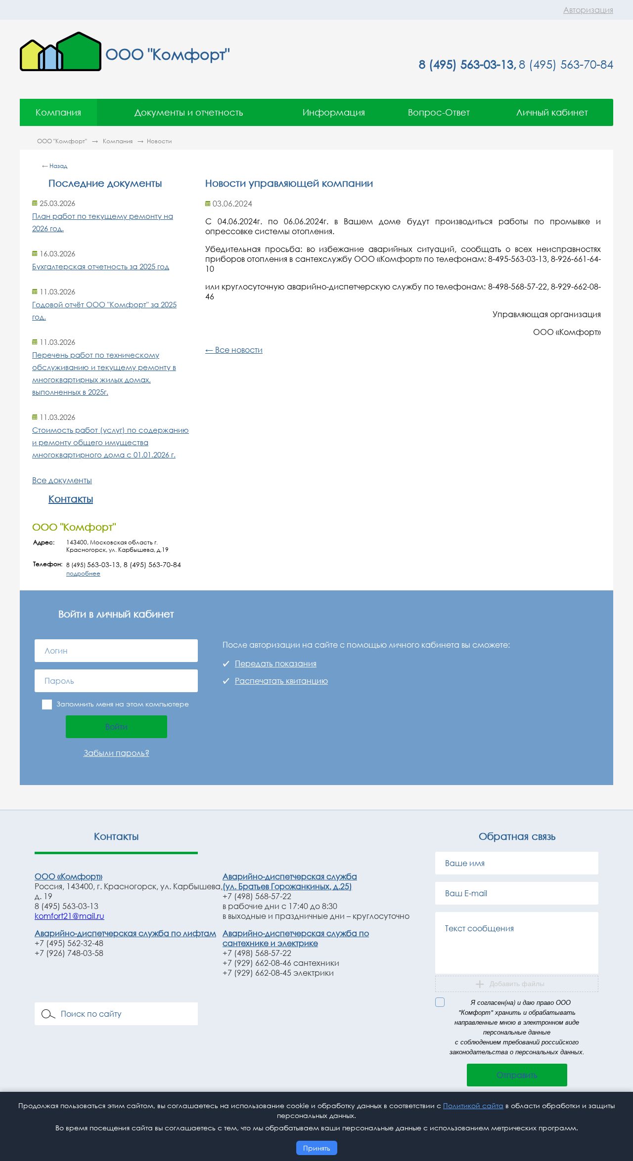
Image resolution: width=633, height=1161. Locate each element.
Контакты (70, 498)
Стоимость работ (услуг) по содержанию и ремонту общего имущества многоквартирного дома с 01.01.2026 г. (110, 442)
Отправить (517, 1075)
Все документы (62, 480)
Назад (58, 165)
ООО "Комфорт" (63, 141)
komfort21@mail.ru (69, 916)
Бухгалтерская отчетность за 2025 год (100, 266)
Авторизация (588, 10)
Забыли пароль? (116, 753)
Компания (58, 112)
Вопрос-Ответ (439, 112)
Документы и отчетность (189, 112)
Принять (316, 1148)
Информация (334, 112)
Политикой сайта (473, 1105)
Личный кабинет (552, 112)
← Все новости (234, 350)
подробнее (83, 573)
